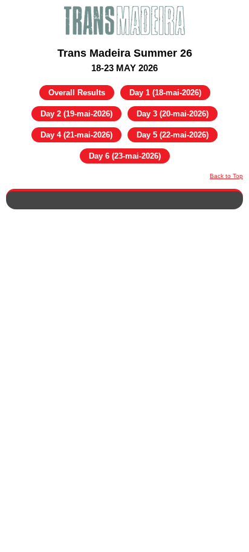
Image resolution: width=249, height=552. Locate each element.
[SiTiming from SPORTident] (124, 20)
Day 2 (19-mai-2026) (76, 113)
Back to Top (226, 176)
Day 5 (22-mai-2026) (173, 134)
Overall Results (76, 92)
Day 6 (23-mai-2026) (125, 155)
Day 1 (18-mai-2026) (165, 92)
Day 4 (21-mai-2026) (76, 134)
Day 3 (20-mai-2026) (173, 113)
